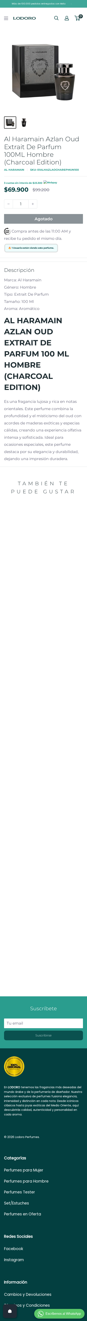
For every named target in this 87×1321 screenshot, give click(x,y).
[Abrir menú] (6, 18)
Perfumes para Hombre (26, 1181)
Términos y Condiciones (27, 1305)
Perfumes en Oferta (22, 1214)
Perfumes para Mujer (23, 1170)
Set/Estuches (16, 1203)
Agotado (44, 218)
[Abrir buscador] (56, 18)
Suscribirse (43, 1035)
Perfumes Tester (19, 1192)
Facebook (13, 1248)
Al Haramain (14, 169)
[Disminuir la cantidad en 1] (8, 204)
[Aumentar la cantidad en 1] (33, 204)
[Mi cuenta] (67, 18)
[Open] (10, 1311)
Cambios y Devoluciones (27, 1294)
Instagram (14, 1260)
